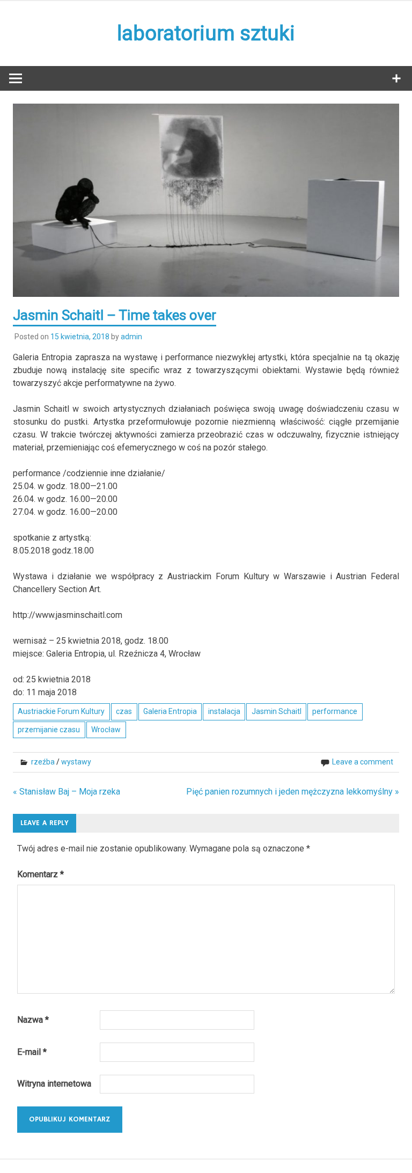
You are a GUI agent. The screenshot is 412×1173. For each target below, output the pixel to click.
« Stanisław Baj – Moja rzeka (66, 791)
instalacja (224, 711)
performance (334, 711)
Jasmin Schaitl (276, 711)
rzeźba (43, 761)
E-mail (32, 1052)
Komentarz (40, 874)
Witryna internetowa (54, 1084)
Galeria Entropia (170, 711)
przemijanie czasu (49, 729)
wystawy (76, 761)
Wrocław (106, 729)
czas (124, 711)
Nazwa (33, 1020)
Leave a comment (362, 761)
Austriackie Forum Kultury (61, 711)
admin (131, 336)
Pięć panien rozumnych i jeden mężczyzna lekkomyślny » (292, 791)
